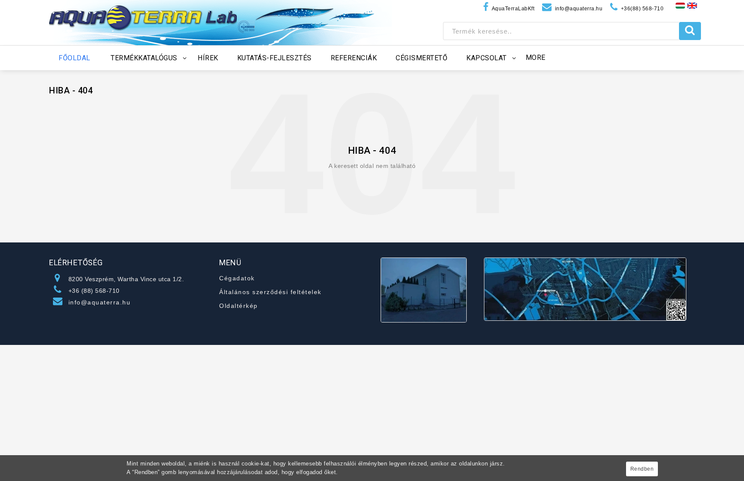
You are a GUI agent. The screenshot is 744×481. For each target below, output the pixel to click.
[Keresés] (690, 31)
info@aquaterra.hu (99, 302)
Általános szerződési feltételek (270, 292)
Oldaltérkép (238, 305)
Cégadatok (237, 278)
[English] (692, 5)
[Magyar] (680, 5)
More (536, 57)
